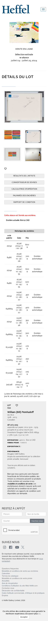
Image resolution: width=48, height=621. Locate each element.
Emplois (5, 595)
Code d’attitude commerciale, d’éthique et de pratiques (23, 593)
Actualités (5, 580)
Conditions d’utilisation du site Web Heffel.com (20, 585)
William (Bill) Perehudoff (20, 412)
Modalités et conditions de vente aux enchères (20, 571)
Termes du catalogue (10, 576)
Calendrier (6, 573)
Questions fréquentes (10, 568)
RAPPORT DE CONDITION (24, 202)
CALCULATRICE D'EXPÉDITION (24, 189)
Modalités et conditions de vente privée (17, 578)
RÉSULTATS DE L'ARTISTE (24, 176)
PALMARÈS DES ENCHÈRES (24, 196)
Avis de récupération (10, 583)
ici (39, 614)
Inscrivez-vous (37, 521)
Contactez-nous (8, 588)
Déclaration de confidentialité (13, 590)
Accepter (24, 617)
